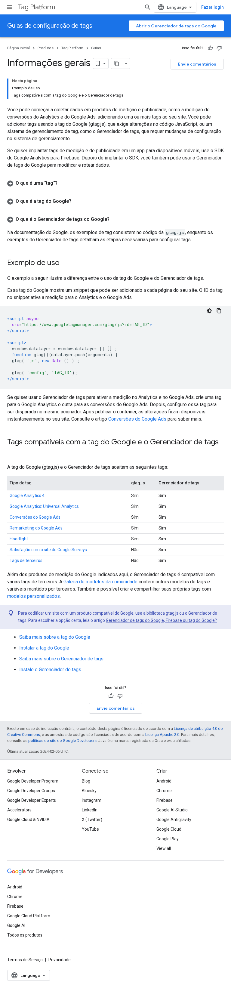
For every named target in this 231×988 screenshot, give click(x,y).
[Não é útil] (219, 48)
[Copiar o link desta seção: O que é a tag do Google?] (77, 201)
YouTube (90, 829)
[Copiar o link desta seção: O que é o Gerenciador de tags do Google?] (115, 219)
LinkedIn (89, 809)
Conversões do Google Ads (137, 419)
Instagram (91, 800)
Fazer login (212, 7)
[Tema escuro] (209, 311)
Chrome (164, 790)
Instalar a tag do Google (44, 648)
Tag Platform (36, 7)
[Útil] (210, 48)
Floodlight (19, 538)
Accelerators (19, 809)
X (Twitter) (92, 819)
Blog (86, 781)
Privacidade (59, 959)
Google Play (167, 838)
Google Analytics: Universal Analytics (44, 506)
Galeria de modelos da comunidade (100, 582)
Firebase (164, 800)
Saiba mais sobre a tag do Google (54, 637)
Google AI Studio (172, 809)
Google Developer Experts (31, 800)
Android (163, 781)
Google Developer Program (32, 781)
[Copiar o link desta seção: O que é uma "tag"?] (63, 183)
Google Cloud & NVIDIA (28, 819)
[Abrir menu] (10, 7)
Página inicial (18, 48)
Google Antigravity (173, 819)
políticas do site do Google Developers (62, 740)
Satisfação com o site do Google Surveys (48, 549)
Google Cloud (168, 829)
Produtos (46, 48)
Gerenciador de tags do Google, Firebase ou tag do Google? (161, 620)
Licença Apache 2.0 (162, 734)
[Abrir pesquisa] (147, 7)
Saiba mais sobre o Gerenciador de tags (61, 659)
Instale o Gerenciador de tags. (50, 669)
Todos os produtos (24, 935)
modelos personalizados (33, 596)
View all (163, 848)
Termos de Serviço (25, 959)
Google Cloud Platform (28, 915)
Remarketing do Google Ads (36, 528)
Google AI (16, 925)
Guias (96, 48)
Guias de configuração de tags (49, 25)
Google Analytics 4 (27, 495)
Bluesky (89, 790)
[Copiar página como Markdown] (116, 63)
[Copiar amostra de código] (219, 311)
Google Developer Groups (31, 790)
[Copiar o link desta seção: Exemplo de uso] (66, 263)
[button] (115, 183)
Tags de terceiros (26, 560)
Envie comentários (197, 64)
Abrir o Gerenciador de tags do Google (176, 26)
